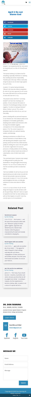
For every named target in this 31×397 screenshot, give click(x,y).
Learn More (9, 317)
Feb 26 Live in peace (11, 215)
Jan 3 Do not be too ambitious (13, 268)
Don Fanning (9, 217)
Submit (23, 383)
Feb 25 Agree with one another (14, 242)
